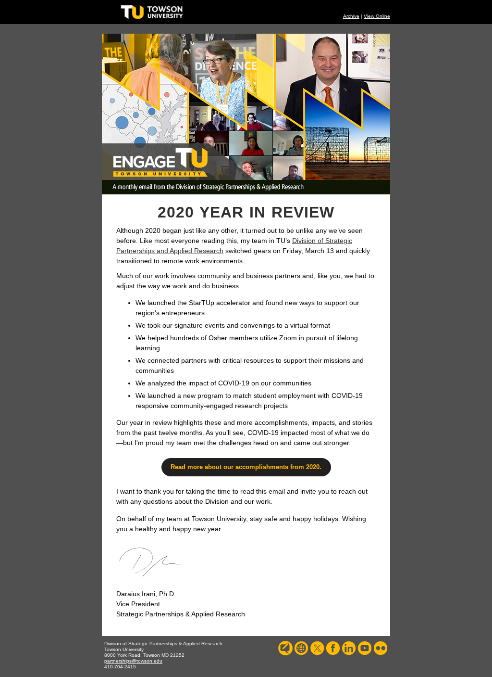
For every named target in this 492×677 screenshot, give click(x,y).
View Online (377, 16)
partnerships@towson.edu (133, 661)
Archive (351, 16)
